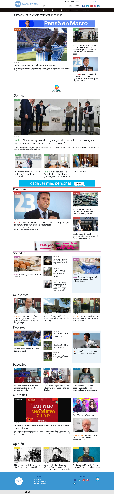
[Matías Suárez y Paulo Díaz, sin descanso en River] (86, 340)
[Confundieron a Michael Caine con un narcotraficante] (85, 425)
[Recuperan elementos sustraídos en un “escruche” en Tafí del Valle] (86, 305)
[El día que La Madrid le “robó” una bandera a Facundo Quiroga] (86, 454)
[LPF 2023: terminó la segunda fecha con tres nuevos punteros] (48, 345)
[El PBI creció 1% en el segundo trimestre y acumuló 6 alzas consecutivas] (85, 224)
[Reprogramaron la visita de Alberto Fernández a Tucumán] (28, 161)
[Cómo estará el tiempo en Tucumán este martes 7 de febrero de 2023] (48, 260)
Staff (90, 1)
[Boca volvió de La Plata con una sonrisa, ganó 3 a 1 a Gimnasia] (48, 335)
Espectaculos (85, 10)
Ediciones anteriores (81, 1)
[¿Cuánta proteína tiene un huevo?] (27, 263)
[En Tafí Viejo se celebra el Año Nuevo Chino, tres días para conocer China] (42, 410)
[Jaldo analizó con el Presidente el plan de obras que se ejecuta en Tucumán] (57, 161)
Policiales (66, 10)
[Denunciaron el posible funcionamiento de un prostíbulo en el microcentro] (86, 375)
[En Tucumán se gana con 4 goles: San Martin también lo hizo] (48, 356)
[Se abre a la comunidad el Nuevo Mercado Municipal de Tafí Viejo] (57, 305)
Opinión (75, 10)
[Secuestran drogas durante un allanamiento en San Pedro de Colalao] (57, 375)
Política (30, 10)
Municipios (18, 299)
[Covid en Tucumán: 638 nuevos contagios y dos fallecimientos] (86, 266)
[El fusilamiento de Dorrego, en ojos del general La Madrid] (27, 454)
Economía (39, 10)
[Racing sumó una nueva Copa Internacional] (42, 44)
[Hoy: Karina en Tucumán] (85, 405)
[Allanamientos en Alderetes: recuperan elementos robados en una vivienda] (27, 375)
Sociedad (48, 10)
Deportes (57, 10)
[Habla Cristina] (86, 161)
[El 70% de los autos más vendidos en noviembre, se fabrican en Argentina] (85, 199)
